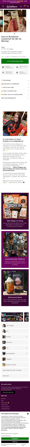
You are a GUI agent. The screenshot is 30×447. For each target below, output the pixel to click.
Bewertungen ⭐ (5, 402)
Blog (2, 400)
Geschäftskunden (5, 408)
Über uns (3, 398)
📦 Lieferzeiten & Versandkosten (10, 84)
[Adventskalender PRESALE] (15, 245)
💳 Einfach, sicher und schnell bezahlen (12, 94)
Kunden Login (4, 404)
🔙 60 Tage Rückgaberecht (8, 98)
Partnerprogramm (5, 406)
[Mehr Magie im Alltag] (15, 206)
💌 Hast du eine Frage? (7, 87)
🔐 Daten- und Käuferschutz (9, 91)
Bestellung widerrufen (8, 392)
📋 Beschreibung (6, 80)
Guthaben (19, 51)
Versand (11, 49)
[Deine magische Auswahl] (27, 6)
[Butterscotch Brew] (15, 283)
